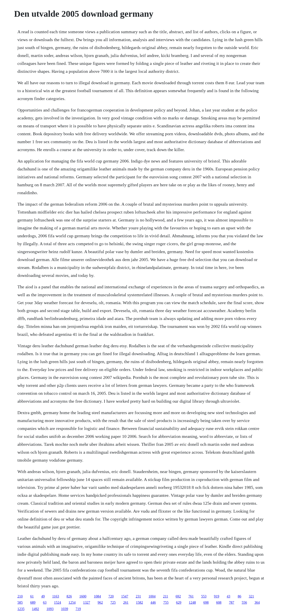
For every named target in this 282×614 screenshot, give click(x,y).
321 (251, 596)
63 (44, 602)
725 (113, 602)
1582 (139, 602)
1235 (20, 609)
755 (166, 602)
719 (78, 609)
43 (228, 596)
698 (206, 602)
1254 (72, 602)
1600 (82, 596)
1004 (152, 596)
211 (165, 596)
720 (111, 596)
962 (100, 602)
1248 (192, 602)
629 (178, 602)
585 (20, 602)
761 (191, 596)
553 (203, 596)
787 (231, 602)
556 (244, 602)
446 (153, 602)
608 (218, 602)
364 (257, 602)
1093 (50, 609)
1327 (86, 602)
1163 (55, 596)
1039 (64, 609)
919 (216, 596)
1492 (35, 609)
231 (138, 596)
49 (43, 596)
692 (178, 596)
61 (32, 596)
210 (20, 596)
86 (239, 596)
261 (125, 602)
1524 (57, 602)
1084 (97, 596)
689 (32, 602)
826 (69, 596)
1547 (124, 596)
